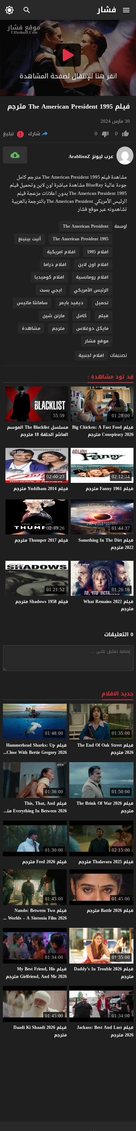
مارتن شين (53, 316)
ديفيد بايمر (71, 303)
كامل (81, 316)
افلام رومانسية (92, 277)
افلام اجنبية (91, 355)
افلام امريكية (61, 252)
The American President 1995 (80, 239)
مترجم (58, 328)
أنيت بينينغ (29, 239)
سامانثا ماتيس (32, 303)
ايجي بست (51, 290)
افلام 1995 (97, 252)
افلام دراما (55, 264)
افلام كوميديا (49, 277)
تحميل (101, 303)
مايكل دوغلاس (92, 328)
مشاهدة (31, 328)
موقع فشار (96, 341)
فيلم (103, 316)
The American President (85, 226)
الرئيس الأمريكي (91, 290)
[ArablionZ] (124, 162)
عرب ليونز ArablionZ (91, 156)
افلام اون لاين (93, 264)
